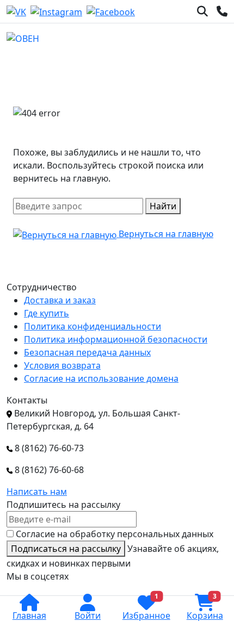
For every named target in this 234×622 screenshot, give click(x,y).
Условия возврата (62, 365)
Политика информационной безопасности (115, 339)
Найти (163, 206)
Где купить (46, 313)
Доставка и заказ (60, 300)
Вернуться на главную (164, 234)
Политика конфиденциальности (92, 326)
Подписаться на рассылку (66, 549)
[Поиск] (202, 11)
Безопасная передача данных (87, 352)
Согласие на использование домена (101, 378)
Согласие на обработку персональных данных (114, 534)
